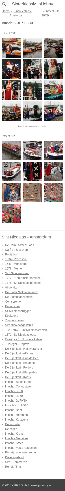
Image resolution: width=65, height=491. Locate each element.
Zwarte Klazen (14, 320)
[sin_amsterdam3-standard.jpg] (11, 150)
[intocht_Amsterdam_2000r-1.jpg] (11, 69)
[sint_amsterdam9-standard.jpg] (11, 213)
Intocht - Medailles (16, 438)
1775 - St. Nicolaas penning (23, 282)
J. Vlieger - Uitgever (17, 344)
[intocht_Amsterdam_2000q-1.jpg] (11, 48)
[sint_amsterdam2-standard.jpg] (32, 150)
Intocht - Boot (13, 410)
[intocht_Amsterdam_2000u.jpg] (53, 48)
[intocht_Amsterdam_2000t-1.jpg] (32, 48)
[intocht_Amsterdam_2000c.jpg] (32, 89)
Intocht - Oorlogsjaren (18, 386)
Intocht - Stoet (14, 443)
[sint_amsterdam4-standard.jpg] (11, 171)
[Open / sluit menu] (61, 4)
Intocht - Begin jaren (18, 381)
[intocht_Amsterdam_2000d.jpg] (11, 89)
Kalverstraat (12, 306)
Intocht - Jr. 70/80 (16, 400)
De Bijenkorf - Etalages (20, 362)
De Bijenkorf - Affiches (19, 353)
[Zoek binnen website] (4, 4)
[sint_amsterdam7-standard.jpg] (53, 192)
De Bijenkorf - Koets (18, 377)
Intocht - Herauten (16, 414)
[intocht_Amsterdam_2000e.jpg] (32, 69)
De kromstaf (12, 424)
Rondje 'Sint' (13, 466)
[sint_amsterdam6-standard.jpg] (53, 171)
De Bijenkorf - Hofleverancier (23, 348)
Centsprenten (13, 301)
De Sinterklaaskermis (18, 296)
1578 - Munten (14, 268)
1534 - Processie (16, 259)
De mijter (11, 428)
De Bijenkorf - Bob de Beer (22, 358)
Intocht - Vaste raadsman (21, 447)
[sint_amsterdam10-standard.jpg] (11, 192)
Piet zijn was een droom (20, 452)
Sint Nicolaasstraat (17, 273)
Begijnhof (11, 254)
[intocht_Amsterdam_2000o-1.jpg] (32, 110)
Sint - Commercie (16, 462)
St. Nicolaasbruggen (18, 311)
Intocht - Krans (14, 433)
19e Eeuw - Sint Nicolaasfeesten (26, 329)
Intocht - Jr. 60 (14, 395)
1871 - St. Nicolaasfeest (20, 334)
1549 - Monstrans (16, 263)
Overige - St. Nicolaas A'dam (23, 339)
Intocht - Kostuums (17, 419)
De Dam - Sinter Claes (19, 245)
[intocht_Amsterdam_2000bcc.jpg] (53, 69)
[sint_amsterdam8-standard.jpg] (32, 192)
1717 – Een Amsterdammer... (23, 277)
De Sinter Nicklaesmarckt (21, 292)
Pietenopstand (14, 457)
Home (6, 11)
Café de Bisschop (16, 249)
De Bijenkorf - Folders (19, 367)
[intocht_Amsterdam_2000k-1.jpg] (11, 110)
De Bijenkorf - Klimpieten (21, 372)
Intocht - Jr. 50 (14, 391)
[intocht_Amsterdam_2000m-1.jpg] (53, 110)
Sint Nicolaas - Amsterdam (26, 237)
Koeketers (11, 315)
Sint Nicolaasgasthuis (19, 325)
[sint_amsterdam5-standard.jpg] (32, 171)
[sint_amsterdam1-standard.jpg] (53, 150)
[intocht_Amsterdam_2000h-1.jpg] (53, 89)
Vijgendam (12, 287)
